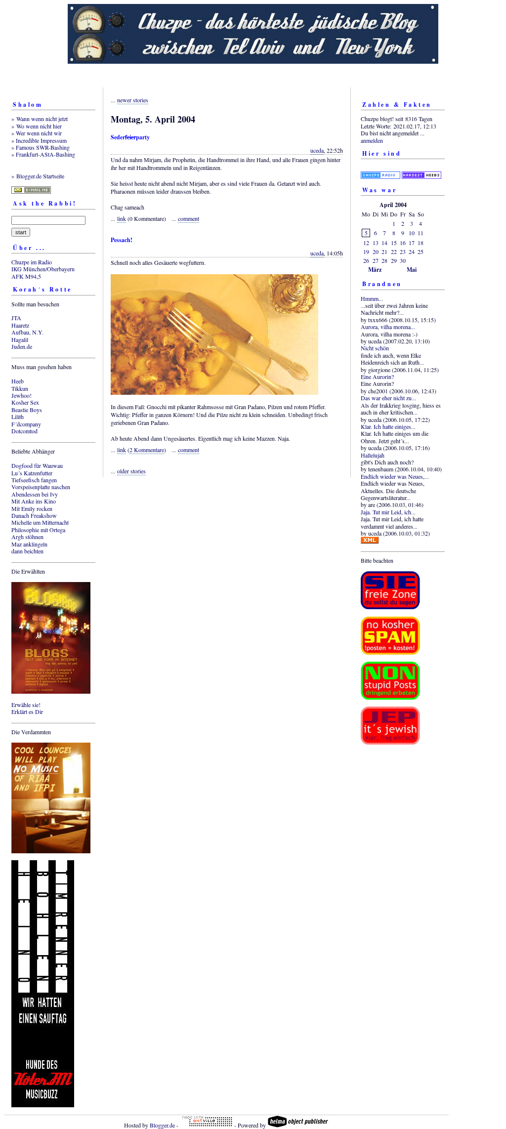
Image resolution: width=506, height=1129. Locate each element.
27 (376, 260)
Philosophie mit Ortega (38, 530)
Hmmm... (372, 298)
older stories (131, 471)
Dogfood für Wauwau (37, 465)
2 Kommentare (146, 450)
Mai (412, 269)
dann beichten (27, 551)
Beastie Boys (26, 410)
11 (420, 233)
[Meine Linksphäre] (380, 169)
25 (420, 251)
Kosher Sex (25, 402)
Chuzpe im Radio (31, 262)
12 (366, 243)
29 (394, 260)
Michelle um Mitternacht (40, 522)
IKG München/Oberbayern (43, 269)
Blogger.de (162, 1125)
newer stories (132, 100)
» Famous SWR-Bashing (40, 147)
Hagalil (19, 339)
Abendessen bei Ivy (34, 494)
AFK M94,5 (26, 276)
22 (394, 251)
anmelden (372, 140)
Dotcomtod (24, 431)
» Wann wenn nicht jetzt (39, 119)
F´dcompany (26, 424)
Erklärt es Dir (27, 711)
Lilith (17, 416)
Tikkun (19, 388)
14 (384, 243)
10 (412, 233)
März (374, 269)
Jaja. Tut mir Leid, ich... (388, 512)
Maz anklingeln (29, 544)
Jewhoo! (21, 395)
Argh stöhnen (27, 537)
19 (366, 251)
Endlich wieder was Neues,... (395, 476)
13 (376, 243)
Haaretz (20, 325)
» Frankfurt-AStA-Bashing (43, 154)
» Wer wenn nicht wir (36, 133)
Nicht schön (375, 348)
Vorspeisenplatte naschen (40, 487)
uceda (317, 150)
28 (384, 260)
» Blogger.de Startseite (37, 176)
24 (412, 251)
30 (403, 260)
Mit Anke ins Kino (33, 501)
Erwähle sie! (26, 705)
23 (403, 251)
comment (188, 218)
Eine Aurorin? (377, 376)
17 (412, 243)
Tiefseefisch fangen (34, 480)
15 (394, 243)
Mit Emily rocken (31, 508)
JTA (16, 318)
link (121, 218)
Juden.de (21, 346)
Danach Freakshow (34, 515)
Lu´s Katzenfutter (31, 473)
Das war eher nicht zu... (388, 398)
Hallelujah (372, 455)
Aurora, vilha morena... (388, 327)
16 (403, 243)
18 (420, 243)
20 (376, 251)
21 (384, 251)
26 (366, 260)
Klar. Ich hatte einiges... (388, 426)
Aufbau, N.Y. (27, 332)
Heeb (17, 381)
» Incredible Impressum (39, 140)
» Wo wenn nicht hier (36, 126)
